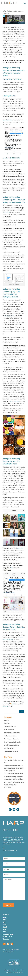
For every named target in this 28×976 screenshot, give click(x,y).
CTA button (6, 212)
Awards (6, 720)
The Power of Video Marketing (13, 773)
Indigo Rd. (20, 548)
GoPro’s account (9, 316)
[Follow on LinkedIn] (11, 944)
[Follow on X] (8, 944)
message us (6, 706)
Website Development (11, 751)
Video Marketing (9, 748)
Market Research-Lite (10, 736)
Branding (6, 723)
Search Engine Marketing (12, 739)
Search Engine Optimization (12, 742)
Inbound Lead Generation (12, 733)
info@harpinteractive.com (10, 850)
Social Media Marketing (11, 745)
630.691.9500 (10, 830)
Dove (11, 568)
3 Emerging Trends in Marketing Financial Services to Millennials (14, 784)
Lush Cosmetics (8, 120)
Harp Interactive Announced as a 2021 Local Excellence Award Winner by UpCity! (13, 768)
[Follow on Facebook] (4, 944)
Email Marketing (9, 729)
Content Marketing (10, 726)
